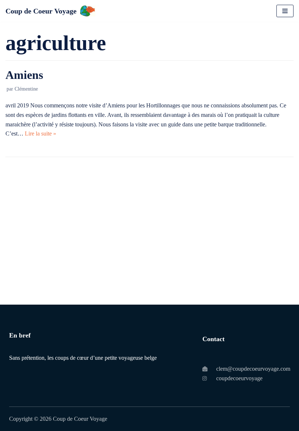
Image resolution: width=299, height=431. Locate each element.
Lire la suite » (40, 133)
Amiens (24, 74)
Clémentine (26, 89)
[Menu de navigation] (285, 11)
